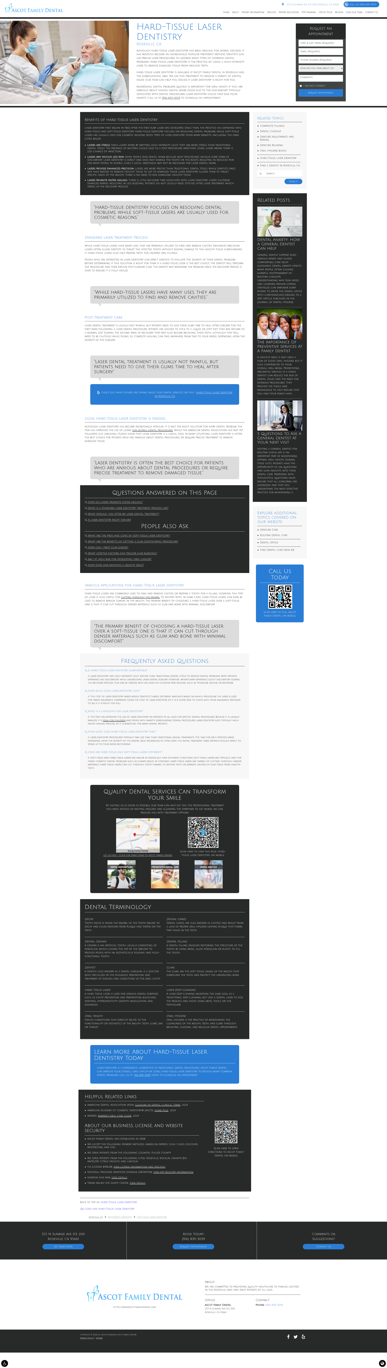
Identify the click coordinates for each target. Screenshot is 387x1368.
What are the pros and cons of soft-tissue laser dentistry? (129, 535)
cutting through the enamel (140, 597)
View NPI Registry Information (173, 1172)
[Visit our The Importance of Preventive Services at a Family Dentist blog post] (279, 338)
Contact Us (323, 1246)
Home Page (161, 1110)
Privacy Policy (87, 1338)
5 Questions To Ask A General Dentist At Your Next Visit (279, 438)
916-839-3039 (142, 1075)
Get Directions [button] (63, 1246)
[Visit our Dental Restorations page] (121, 887)
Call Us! (363, 4)
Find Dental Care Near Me (277, 550)
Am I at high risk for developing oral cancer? (119, 559)
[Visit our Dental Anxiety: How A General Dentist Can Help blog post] (279, 236)
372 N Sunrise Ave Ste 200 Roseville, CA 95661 (312, 4)
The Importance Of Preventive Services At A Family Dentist (279, 346)
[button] (4, 1363)
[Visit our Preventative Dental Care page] (165, 887)
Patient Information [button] (253, 12)
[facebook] (288, 1336)
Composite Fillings (272, 126)
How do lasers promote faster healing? (115, 502)
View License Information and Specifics (139, 1167)
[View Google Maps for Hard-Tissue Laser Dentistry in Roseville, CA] (138, 852)
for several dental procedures (152, 430)
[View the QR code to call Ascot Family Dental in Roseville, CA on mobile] (280, 608)
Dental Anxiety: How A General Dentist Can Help (278, 244)
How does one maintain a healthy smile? (116, 565)
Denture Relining (271, 145)
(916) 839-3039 (171, 98)
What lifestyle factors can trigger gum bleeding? (122, 553)
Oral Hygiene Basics (273, 150)
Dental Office (269, 542)
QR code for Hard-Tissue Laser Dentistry (107, 1209)
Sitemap (99, 1338)
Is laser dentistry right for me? (109, 520)
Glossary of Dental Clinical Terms (157, 1105)
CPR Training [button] (308, 12)
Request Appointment (193, 1246)
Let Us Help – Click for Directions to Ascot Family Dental (137, 855)
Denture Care (269, 529)
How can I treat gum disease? (108, 547)
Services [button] (271, 12)
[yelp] (303, 1336)
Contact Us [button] (371, 12)
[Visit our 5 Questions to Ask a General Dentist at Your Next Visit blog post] (279, 430)
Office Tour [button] (325, 12)
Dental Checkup (270, 131)
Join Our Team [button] (354, 12)
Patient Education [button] (289, 12)
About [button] (235, 12)
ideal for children (114, 720)
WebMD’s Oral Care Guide (115, 1115)
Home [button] (226, 12)
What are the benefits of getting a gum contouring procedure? (133, 541)
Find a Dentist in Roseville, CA (280, 165)
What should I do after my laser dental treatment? (123, 514)
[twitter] (295, 1336)
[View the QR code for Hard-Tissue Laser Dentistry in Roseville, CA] (203, 847)
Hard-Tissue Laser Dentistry (119, 1202)
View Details (119, 1177)
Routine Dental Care (273, 535)
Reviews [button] (339, 12)
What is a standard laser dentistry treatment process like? (128, 508)
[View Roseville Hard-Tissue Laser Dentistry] (64, 103)
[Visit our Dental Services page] (209, 887)
